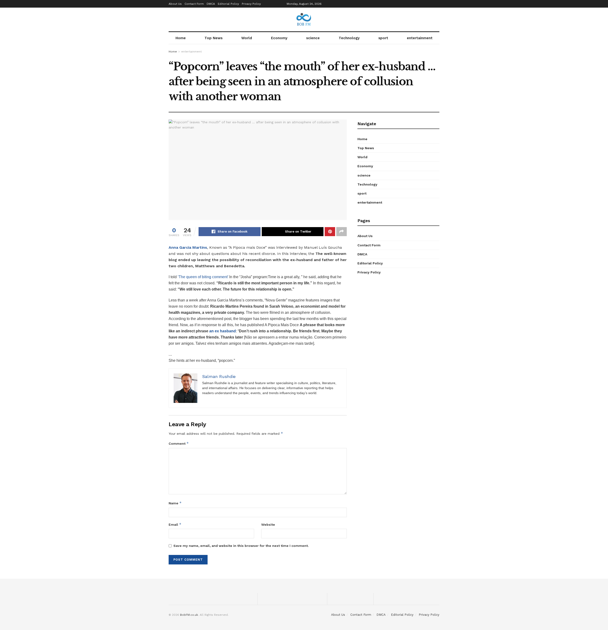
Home (181, 38)
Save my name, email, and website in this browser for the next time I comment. (241, 546)
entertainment (419, 38)
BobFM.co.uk (189, 614)
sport (383, 38)
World (246, 38)
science (313, 38)
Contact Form (194, 3)
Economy (279, 38)
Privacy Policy (251, 3)
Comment (179, 443)
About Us (175, 3)
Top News (213, 38)
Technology (349, 38)
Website (268, 524)
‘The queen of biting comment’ (203, 277)
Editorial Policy (228, 3)
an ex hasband (222, 331)
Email (175, 524)
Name (175, 503)
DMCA (211, 3)
